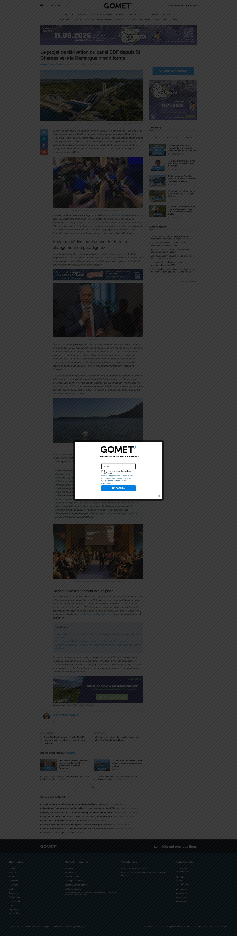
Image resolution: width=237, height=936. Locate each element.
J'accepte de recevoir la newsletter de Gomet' (117, 472)
